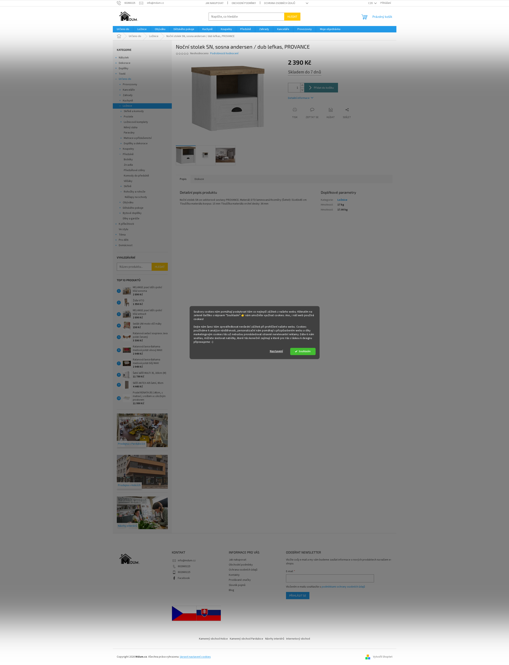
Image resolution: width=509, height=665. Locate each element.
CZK (370, 3)
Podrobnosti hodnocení (224, 53)
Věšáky (128, 181)
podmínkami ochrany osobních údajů (343, 587)
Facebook (184, 578)
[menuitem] (123, 29)
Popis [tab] (183, 179)
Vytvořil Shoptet (382, 657)
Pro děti (123, 240)
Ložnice (127, 106)
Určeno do (125, 79)
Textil (122, 74)
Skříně (127, 186)
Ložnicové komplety (136, 122)
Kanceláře (129, 90)
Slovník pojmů (237, 585)
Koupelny (128, 149)
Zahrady (128, 95)
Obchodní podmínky (244, 3)
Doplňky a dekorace (136, 143)
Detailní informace (299, 98)
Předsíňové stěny (134, 170)
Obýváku (128, 203)
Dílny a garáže (131, 219)
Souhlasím (305, 351)
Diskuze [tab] (199, 179)
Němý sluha (130, 127)
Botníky (128, 159)
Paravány (129, 133)
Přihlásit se (297, 595)
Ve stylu (123, 229)
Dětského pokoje (133, 208)
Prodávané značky (240, 580)
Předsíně (128, 154)
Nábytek (124, 58)
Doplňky (123, 68)
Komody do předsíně (136, 176)
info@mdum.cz (187, 561)
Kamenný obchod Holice (213, 639)
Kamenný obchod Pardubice (246, 639)
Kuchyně (128, 101)
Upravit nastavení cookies (195, 657)
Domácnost (125, 245)
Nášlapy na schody (136, 197)
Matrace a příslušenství (138, 138)
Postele (128, 117)
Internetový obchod (298, 639)
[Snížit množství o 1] (302, 90)
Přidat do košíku (324, 87)
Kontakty (234, 575)
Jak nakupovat (214, 3)
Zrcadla (128, 165)
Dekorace (124, 63)
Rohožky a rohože (134, 192)
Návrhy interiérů (274, 639)
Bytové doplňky (132, 213)
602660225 (184, 566)
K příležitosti (126, 224)
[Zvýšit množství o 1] (302, 85)
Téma (122, 235)
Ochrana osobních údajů (279, 3)
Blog (231, 590)
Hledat (292, 16)
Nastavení (276, 351)
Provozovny (130, 84)
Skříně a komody (134, 111)
